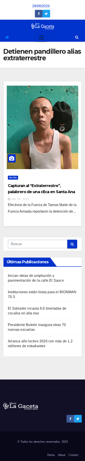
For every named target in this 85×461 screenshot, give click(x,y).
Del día (13, 177)
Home (51, 455)
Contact (73, 455)
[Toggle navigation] (41, 37)
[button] (77, 37)
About (61, 455)
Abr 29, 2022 (20, 199)
